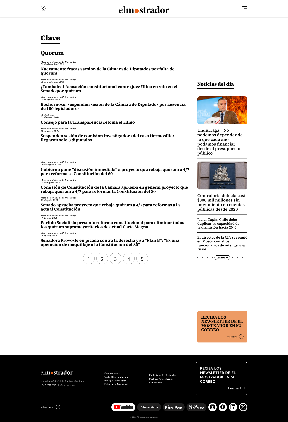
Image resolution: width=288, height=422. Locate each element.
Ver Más (221, 257)
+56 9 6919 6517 (48, 384)
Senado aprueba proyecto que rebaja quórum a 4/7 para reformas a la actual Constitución (110, 207)
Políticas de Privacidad (116, 384)
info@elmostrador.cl (66, 384)
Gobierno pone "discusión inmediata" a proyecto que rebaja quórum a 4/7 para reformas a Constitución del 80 (115, 171)
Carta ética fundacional (116, 376)
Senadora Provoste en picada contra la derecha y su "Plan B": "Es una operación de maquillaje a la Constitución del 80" (110, 242)
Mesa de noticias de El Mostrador (58, 61)
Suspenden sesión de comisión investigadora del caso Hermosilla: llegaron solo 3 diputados (107, 138)
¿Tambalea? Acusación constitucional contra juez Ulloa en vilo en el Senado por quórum (109, 89)
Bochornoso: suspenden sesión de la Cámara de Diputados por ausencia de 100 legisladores (113, 106)
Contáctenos (155, 382)
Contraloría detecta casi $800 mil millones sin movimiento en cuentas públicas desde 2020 (221, 202)
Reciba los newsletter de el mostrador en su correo (222, 323)
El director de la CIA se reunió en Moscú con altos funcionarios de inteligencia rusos (222, 243)
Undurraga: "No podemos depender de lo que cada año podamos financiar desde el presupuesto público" (220, 141)
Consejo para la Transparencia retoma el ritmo (88, 122)
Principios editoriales (115, 380)
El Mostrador (47, 114)
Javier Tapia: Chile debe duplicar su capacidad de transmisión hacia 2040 (218, 223)
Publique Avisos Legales (161, 378)
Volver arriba (47, 407)
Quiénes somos (112, 372)
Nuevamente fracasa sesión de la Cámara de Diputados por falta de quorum (107, 71)
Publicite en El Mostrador (162, 374)
